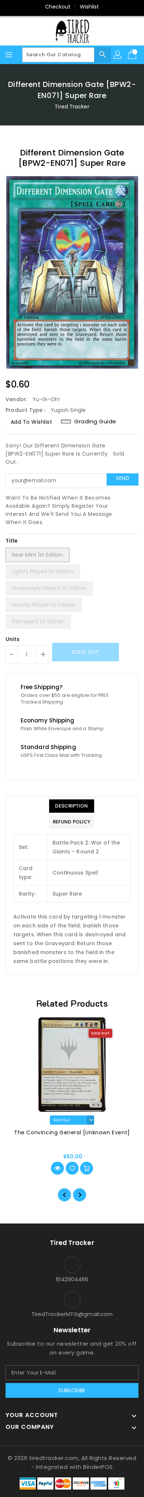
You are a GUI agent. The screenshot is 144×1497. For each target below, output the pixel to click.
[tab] (71, 806)
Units (13, 639)
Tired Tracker (72, 106)
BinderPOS (98, 1467)
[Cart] (133, 54)
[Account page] (118, 54)
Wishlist (89, 6)
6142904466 (72, 1279)
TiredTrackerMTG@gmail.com (72, 1314)
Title (12, 540)
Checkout (58, 6)
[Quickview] (57, 1168)
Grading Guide (95, 421)
